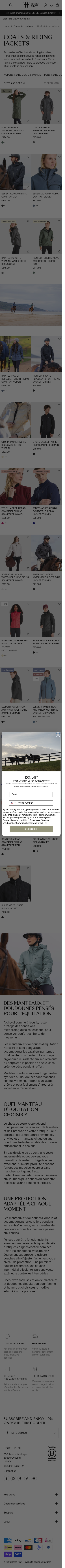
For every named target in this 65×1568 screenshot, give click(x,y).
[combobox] (12, 803)
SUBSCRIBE (31, 828)
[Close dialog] (58, 735)
